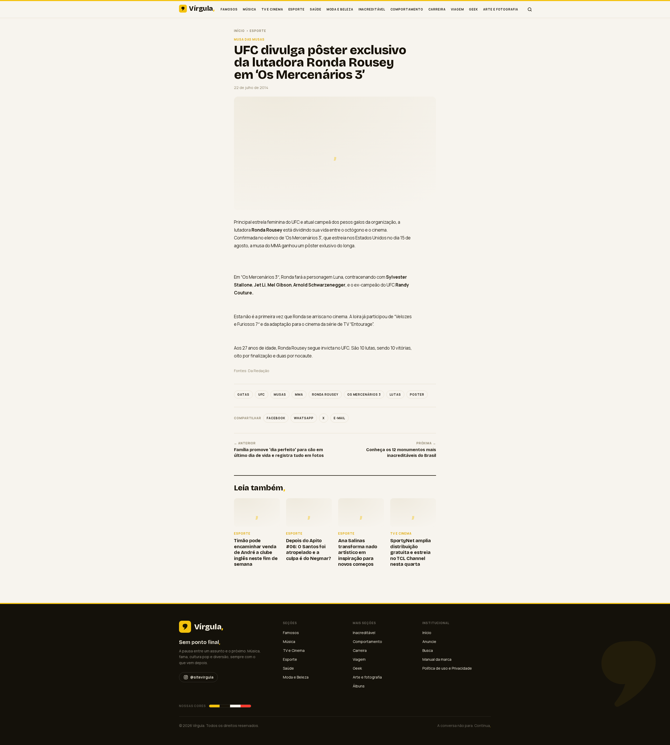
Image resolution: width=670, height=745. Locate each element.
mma (299, 394)
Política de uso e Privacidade (447, 668)
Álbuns (359, 686)
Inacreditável (372, 9)
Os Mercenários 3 (364, 394)
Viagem (457, 9)
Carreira (437, 9)
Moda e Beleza (340, 9)
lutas (395, 394)
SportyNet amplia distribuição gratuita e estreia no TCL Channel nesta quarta (410, 552)
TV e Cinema (272, 9)
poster (417, 394)
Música (249, 9)
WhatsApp (303, 418)
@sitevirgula (201, 677)
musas (280, 394)
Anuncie (429, 641)
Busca (427, 650)
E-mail (339, 418)
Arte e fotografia (500, 9)
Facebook (276, 418)
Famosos (229, 9)
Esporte (296, 9)
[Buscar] (529, 9)
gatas (243, 394)
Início (239, 31)
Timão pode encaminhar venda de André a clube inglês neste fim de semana (256, 552)
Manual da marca (436, 659)
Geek (473, 9)
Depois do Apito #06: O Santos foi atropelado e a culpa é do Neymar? (308, 549)
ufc (261, 394)
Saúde (315, 9)
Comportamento (406, 9)
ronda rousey (325, 394)
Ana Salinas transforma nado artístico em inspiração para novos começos (357, 552)
